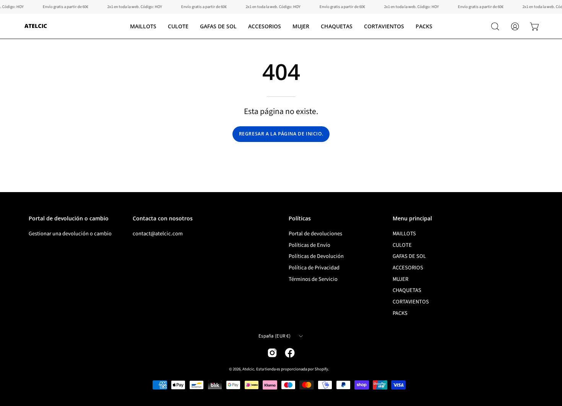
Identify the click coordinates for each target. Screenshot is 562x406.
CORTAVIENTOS (411, 302)
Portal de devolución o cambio (69, 218)
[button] (178, 26)
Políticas (300, 218)
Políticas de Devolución (316, 256)
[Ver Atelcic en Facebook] (290, 353)
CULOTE (402, 245)
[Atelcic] (36, 26)
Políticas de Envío (309, 245)
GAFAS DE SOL (409, 256)
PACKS (400, 313)
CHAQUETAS (407, 291)
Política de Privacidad (314, 268)
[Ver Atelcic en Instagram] (272, 353)
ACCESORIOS (408, 268)
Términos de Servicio (313, 279)
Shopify (321, 369)
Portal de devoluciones (315, 234)
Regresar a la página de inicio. (281, 133)
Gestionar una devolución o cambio (70, 234)
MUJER (400, 279)
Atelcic (248, 369)
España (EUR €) (274, 336)
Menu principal (412, 218)
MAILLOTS (404, 234)
